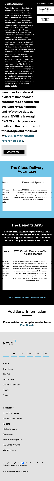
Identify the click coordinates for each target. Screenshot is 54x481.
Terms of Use (41, 463)
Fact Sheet (26, 325)
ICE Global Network (11, 445)
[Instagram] (38, 354)
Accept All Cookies (45, 19)
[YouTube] (14, 354)
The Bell (6, 374)
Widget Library (9, 450)
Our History (8, 369)
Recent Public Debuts (12, 418)
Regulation (8, 434)
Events (6, 390)
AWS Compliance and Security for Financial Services (27, 297)
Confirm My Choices (45, 3)
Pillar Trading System (12, 439)
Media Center (9, 379)
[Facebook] (22, 354)
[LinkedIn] (30, 354)
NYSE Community (11, 413)
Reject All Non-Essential (45, 10)
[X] (6, 354)
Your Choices (30, 463)
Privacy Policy (14, 78)
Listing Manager (10, 429)
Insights (6, 424)
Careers (6, 395)
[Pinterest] (46, 354)
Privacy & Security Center (11, 463)
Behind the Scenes (11, 384)
